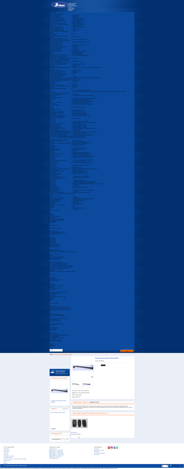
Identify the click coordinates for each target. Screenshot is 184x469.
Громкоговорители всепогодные (56, 140)
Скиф (51, 89)
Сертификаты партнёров (9, 456)
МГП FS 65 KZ (52, 118)
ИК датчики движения (54, 66)
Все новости (65, 408)
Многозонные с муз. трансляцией (56, 153)
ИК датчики (52, 65)
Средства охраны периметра (56, 76)
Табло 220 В (52, 110)
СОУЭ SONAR (52, 145)
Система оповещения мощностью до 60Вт (58, 135)
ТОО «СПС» (6, 453)
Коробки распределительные (56, 97)
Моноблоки (52, 151)
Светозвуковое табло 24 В (55, 109)
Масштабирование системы (55, 149)
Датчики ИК (52, 87)
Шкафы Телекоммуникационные (56, 199)
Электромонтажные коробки (55, 173)
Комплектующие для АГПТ (55, 124)
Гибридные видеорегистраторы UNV (57, 192)
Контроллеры (52, 202)
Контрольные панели (54, 44)
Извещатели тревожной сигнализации (57, 73)
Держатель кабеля (53, 164)
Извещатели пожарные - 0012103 (56, 27)
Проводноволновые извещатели (56, 94)
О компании (71, 9)
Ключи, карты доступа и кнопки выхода (57, 204)
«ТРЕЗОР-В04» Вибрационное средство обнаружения (61, 78)
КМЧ (50, 100)
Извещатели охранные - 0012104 (56, 29)
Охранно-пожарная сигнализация (56, 14)
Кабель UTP (52, 159)
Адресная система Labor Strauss (56, 43)
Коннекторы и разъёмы (54, 200)
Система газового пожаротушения (57, 115)
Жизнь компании (7, 460)
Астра (51, 53)
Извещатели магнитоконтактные (56, 72)
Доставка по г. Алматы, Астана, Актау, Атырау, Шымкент (15, 458)
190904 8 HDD (52, 185)
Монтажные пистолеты (54, 167)
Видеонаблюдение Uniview (55, 174)
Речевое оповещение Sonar (55, 156)
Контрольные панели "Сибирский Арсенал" (58, 46)
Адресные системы (53, 22)
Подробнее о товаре (80, 402)
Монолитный (52, 158)
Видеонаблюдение (76, 22)
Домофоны (52, 206)
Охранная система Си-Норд (55, 15)
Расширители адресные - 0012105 (57, 30)
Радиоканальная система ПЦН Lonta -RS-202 (59, 59)
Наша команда (7, 450)
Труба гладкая (52, 172)
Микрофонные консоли (54, 150)
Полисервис (52, 103)
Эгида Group (6, 451)
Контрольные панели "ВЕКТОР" (56, 45)
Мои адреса (96, 451)
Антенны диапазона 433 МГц (56, 61)
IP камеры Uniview (53, 175)
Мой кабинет (98, 447)
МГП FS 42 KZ (52, 119)
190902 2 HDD (52, 182)
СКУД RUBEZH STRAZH (54, 201)
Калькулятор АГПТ (72, 3)
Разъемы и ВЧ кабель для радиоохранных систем (60, 62)
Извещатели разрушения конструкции (57, 71)
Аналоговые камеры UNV (55, 187)
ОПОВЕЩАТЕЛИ (53, 114)
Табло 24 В (52, 108)
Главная (51, 354)
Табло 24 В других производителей (57, 112)
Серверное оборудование (55, 195)
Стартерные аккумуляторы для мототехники (59, 130)
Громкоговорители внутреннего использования (59, 139)
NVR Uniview (52, 180)
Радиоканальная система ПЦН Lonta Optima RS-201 (60, 58)
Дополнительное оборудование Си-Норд (58, 20)
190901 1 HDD (52, 181)
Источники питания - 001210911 (56, 38)
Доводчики (52, 207)
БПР (50, 101)
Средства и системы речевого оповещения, (58, 133)
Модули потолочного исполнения (56, 123)
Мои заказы (96, 448)
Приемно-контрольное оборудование (57, 75)
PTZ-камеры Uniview (54, 179)
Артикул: (97, 360)
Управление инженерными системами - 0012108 (60, 40)
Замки (51, 208)
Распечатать (77, 396)
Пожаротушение (76, 15)
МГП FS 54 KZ (52, 121)
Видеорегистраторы (54, 190)
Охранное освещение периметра (56, 85)
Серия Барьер (52, 91)
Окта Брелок (74, 432)
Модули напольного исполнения (56, 117)
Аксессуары (52, 83)
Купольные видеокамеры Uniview (56, 176)
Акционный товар (76, 25)
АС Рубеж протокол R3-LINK (55, 41)
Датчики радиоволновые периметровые (58, 88)
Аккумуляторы (75, 16)
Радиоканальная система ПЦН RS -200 (58, 57)
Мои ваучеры (97, 454)
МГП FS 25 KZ (52, 122)
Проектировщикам (72, 5)
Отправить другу (78, 394)
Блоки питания (53, 82)
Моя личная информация (99, 453)
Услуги (70, 6)
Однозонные (52, 154)
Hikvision (74, 27)
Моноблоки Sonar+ (53, 146)
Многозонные (52, 152)
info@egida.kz (55, 458)
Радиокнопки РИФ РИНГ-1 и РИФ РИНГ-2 (58, 54)
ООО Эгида (6, 454)
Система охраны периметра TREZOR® (58, 74)
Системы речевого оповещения (79, 18)
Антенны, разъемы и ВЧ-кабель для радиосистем (60, 60)
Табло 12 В (52, 107)
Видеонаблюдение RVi (54, 188)
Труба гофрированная (54, 170)
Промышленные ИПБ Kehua (78, 26)
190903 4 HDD (52, 183)
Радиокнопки (52, 52)
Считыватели (52, 203)
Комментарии (94, 402)
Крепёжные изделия (54, 163)
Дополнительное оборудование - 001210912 (59, 39)
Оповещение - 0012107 (54, 33)
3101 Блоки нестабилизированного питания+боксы (60, 131)
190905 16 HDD (53, 186)
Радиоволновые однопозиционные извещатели (59, 93)
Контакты (70, 10)
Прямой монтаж (53, 166)
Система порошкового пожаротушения (58, 128)
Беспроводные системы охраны (56, 50)
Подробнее (53, 428)
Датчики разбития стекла (55, 69)
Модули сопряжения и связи (55, 26)
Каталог (5, 461)
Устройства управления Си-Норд (56, 19)
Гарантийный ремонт (8, 457)
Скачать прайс (71, 8)
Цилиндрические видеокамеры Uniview (58, 178)
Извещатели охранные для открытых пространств (60, 86)
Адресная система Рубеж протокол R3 (57, 23)
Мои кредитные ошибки (99, 450)
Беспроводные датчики (54, 16)
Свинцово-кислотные (54, 129)
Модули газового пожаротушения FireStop (58, 116)
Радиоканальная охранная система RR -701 (59, 55)
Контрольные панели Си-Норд (56, 17)
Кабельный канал (53, 161)
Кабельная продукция (77, 19)
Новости (5, 463)
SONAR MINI (52, 157)
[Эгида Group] (59, 7)
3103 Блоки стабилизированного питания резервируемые (61, 132)
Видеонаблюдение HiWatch (55, 189)
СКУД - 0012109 (53, 34)
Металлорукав (52, 165)
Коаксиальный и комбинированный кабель (58, 160)
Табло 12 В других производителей (57, 111)
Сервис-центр (71, 4)
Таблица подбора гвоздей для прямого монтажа (59, 168)
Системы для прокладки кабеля (79, 20)
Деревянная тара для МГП (55, 126)
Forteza (51, 90)
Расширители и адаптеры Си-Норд (57, 18)
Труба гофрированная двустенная (57, 171)
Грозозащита (52, 99)
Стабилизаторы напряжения (79, 24)
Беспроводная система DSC (55, 51)
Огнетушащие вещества (55, 125)
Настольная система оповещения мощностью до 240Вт (61, 136)
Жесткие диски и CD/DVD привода (57, 197)
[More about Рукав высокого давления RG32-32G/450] (59, 391)
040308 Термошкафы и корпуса (56, 102)
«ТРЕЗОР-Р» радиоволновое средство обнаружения (60, 79)
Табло (51, 105)
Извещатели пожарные (54, 104)
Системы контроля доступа (78, 23)
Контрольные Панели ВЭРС (55, 48)
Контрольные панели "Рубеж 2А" (56, 47)
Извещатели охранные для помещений (58, 64)
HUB (50, 196)
